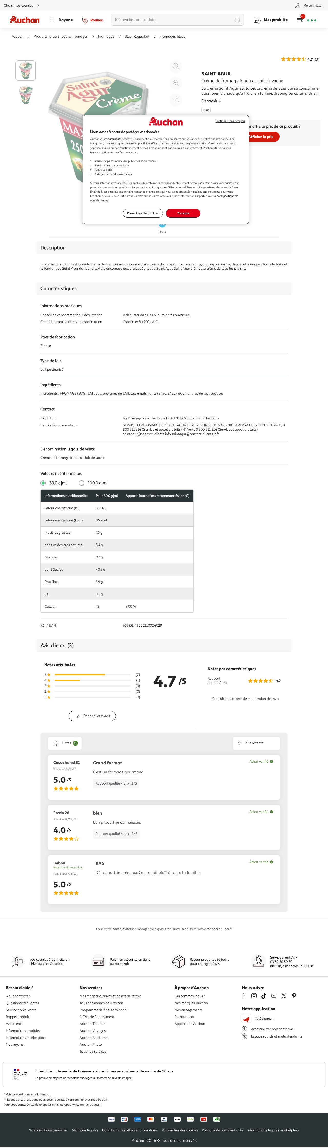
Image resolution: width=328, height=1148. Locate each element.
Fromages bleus (173, 36)
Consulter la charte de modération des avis (245, 699)
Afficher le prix (260, 136)
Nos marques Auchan (191, 1003)
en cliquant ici (40, 1094)
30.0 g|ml (58, 483)
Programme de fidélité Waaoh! (104, 1010)
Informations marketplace (26, 1037)
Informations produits (23, 1031)
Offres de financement (97, 1017)
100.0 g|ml (98, 483)
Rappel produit (17, 1017)
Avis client (13, 1024)
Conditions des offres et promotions (130, 1130)
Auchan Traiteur (92, 1024)
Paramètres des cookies (143, 213)
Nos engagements (188, 1010)
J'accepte (183, 213)
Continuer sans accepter (230, 121)
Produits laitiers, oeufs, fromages (61, 36)
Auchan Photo (91, 1044)
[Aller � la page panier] (306, 19)
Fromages (106, 36)
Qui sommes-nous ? (190, 996)
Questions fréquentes (22, 1003)
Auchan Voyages (93, 1031)
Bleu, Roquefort (137, 36)
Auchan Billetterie (93, 1037)
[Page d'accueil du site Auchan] (26, 19)
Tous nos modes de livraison (101, 1003)
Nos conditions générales (48, 1130)
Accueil (17, 36)
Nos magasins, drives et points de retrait (110, 996)
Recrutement (184, 1017)
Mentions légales (85, 1130)
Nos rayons (14, 1044)
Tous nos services (93, 1051)
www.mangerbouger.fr (86, 1105)
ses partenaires (112, 139)
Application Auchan (190, 1024)
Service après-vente (21, 1010)
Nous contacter (18, 996)
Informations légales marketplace (273, 1130)
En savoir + (211, 101)
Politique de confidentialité (222, 1130)
